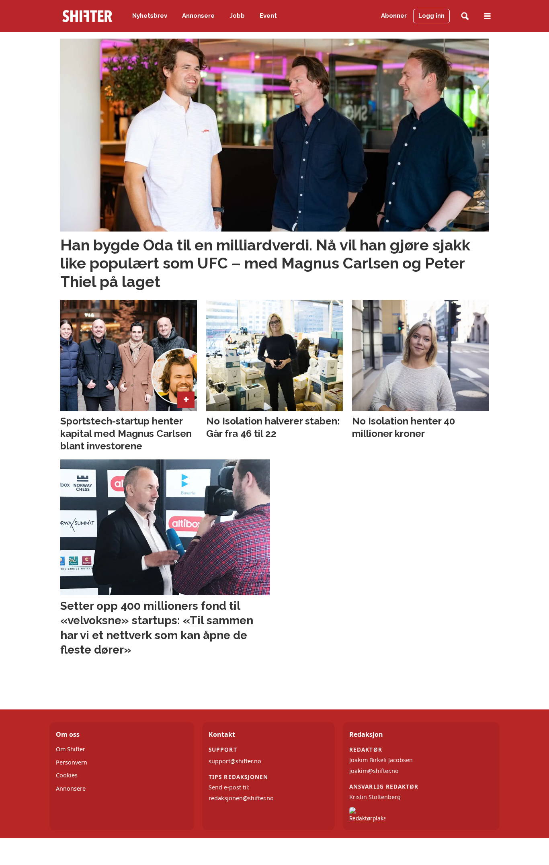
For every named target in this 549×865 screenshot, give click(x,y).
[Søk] (465, 16)
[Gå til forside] (87, 16)
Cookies (67, 775)
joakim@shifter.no (374, 771)
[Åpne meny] (487, 16)
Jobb (237, 15)
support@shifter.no (235, 761)
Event (268, 15)
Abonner (394, 15)
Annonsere (198, 15)
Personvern (71, 762)
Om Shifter (70, 749)
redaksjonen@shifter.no (241, 798)
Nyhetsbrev (149, 15)
